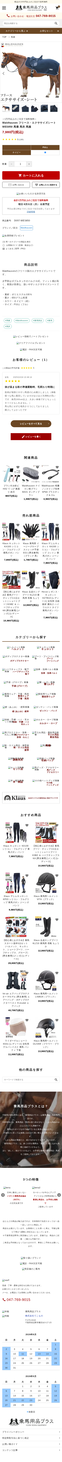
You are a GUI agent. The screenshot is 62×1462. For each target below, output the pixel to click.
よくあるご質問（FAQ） (14, 249)
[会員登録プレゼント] (13, 235)
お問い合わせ (16, 185)
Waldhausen (26, 228)
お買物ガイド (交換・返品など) (17, 245)
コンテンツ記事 (10, 1450)
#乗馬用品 (37, 321)
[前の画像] (3, 73)
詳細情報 (31, 212)
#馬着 (7, 321)
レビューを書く (31, 436)
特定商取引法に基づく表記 (15, 1438)
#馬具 (7, 326)
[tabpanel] (31, 72)
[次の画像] (58, 73)
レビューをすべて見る (31, 423)
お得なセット (46, 31)
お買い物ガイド (10, 1444)
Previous (3, 1195)
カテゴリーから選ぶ (15, 31)
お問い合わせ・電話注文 (31, 16)
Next (59, 1195)
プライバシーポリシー (13, 1432)
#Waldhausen (21, 321)
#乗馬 (49, 321)
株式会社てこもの (34, 1316)
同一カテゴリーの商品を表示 (16, 242)
